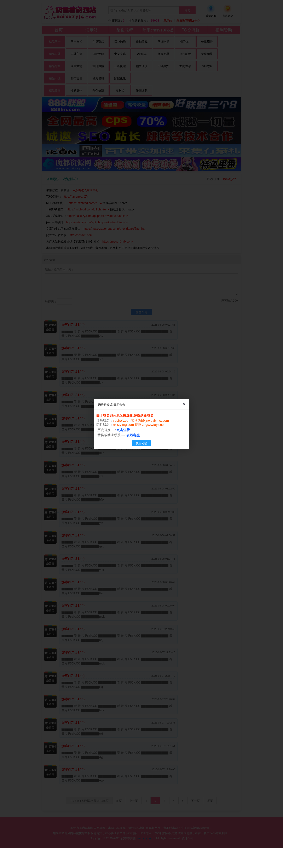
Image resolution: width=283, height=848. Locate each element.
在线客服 (133, 434)
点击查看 (123, 429)
